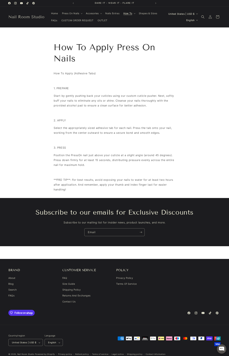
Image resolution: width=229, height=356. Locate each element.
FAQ (64, 277)
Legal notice (118, 354)
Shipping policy (134, 354)
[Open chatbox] (221, 349)
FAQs (11, 295)
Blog (11, 283)
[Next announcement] (155, 3)
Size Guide (68, 283)
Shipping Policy (71, 289)
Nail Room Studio (25, 354)
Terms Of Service (126, 283)
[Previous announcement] (73, 3)
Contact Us (69, 301)
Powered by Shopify (45, 354)
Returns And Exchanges (76, 295)
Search (12, 289)
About (11, 277)
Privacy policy (65, 354)
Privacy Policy (124, 277)
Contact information (155, 354)
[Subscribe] (141, 232)
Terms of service (100, 354)
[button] (72, 13)
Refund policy (82, 354)
